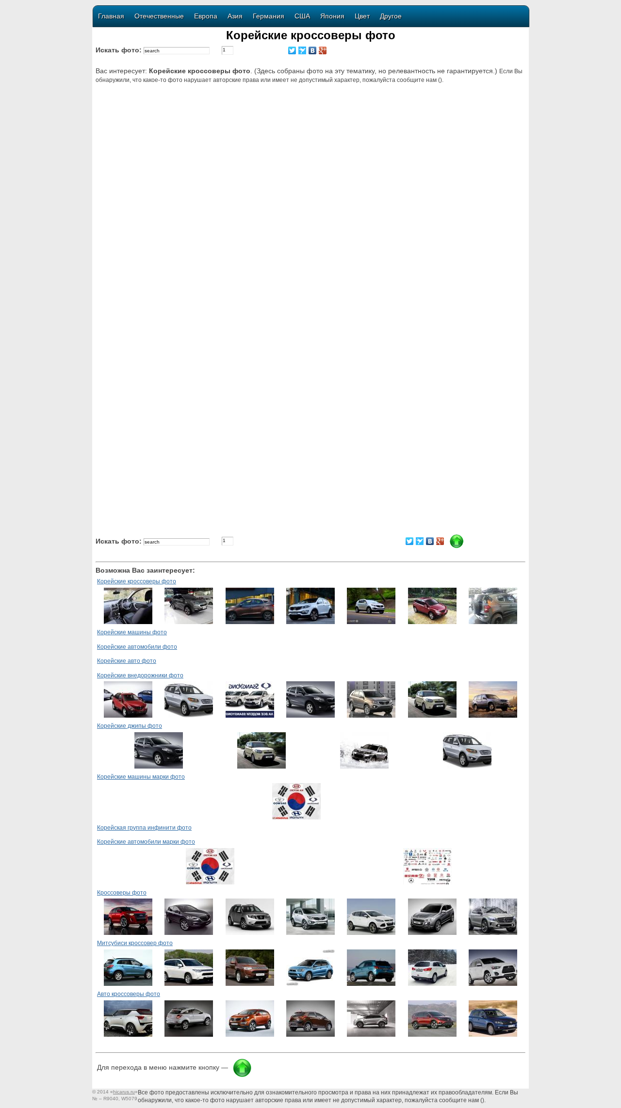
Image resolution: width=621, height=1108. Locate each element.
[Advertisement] (311, 168)
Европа (205, 16)
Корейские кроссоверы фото (136, 581)
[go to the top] (242, 1075)
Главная (111, 16)
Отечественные (159, 16)
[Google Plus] (323, 50)
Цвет (362, 16)
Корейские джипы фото (129, 726)
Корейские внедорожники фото (140, 675)
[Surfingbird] (302, 50)
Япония (332, 16)
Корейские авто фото (126, 661)
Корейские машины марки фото (141, 776)
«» (124, 1091)
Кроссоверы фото (122, 892)
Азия (235, 16)
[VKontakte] (313, 50)
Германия (268, 16)
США (302, 16)
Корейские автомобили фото (137, 646)
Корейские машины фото (132, 632)
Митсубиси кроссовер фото (135, 943)
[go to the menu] (456, 546)
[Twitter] (292, 50)
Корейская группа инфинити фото (144, 827)
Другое (391, 16)
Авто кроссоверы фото (128, 994)
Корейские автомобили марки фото (146, 841)
